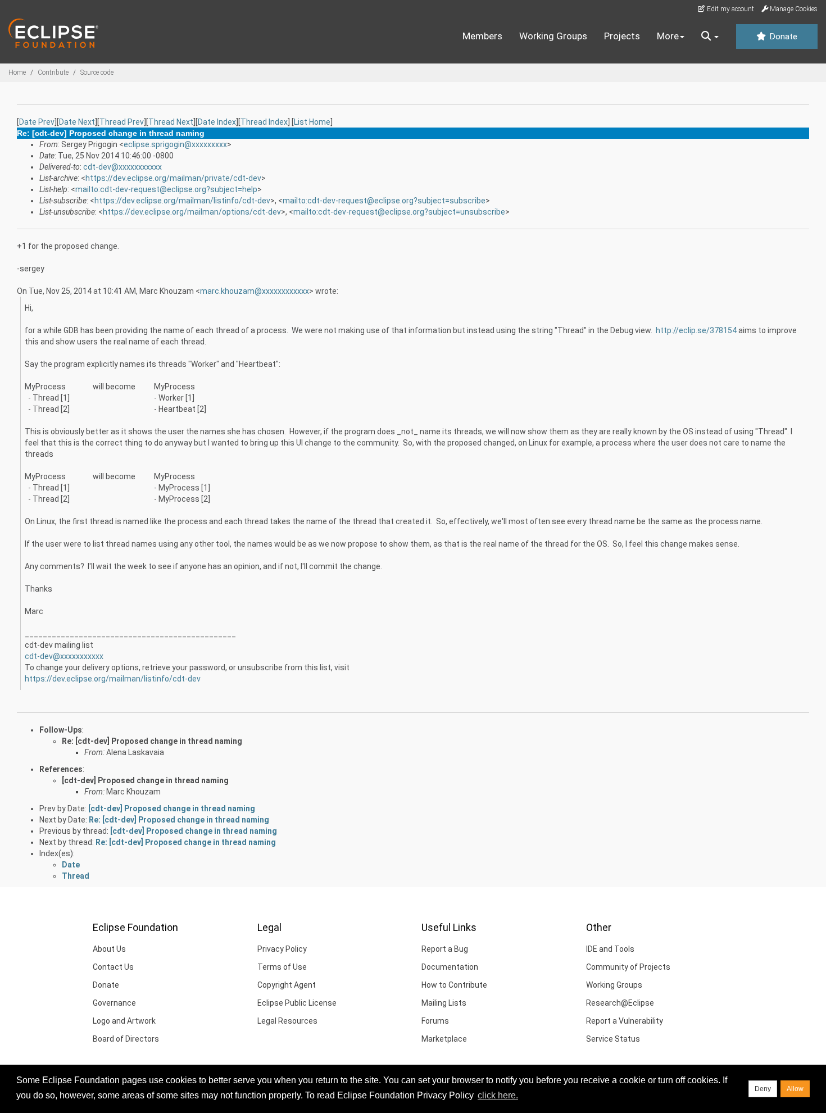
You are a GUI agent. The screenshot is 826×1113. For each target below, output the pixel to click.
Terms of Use (282, 966)
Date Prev (37, 121)
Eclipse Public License (297, 1002)
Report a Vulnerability (624, 1020)
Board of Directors (126, 1038)
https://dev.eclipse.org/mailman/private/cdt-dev (173, 178)
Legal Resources (287, 1020)
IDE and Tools (610, 948)
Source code (97, 72)
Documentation (449, 966)
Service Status (613, 1038)
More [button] (668, 36)
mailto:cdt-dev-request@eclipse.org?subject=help (166, 189)
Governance (114, 1002)
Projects (622, 36)
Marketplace (444, 1038)
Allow (795, 1089)
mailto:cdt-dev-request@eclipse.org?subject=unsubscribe (399, 211)
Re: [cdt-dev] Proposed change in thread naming (152, 741)
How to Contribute (454, 984)
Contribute (53, 72)
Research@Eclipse (620, 1002)
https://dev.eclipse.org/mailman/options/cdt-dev (192, 211)
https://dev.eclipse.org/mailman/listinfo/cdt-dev (182, 200)
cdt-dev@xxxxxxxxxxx (122, 166)
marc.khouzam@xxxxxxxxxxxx (254, 291)
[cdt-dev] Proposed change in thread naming (145, 780)
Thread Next (170, 121)
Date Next (77, 121)
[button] (710, 36)
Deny (763, 1089)
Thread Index (264, 121)
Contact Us (113, 966)
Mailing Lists (443, 1002)
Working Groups (553, 36)
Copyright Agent (286, 984)
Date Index (217, 121)
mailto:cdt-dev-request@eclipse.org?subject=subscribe (384, 200)
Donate (782, 36)
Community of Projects (628, 966)
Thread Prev (121, 121)
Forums (435, 1020)
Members (482, 36)
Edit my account (729, 9)
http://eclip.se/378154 (696, 330)
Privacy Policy (282, 948)
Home (17, 72)
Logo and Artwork (124, 1020)
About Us (109, 948)
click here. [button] (498, 1095)
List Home (312, 121)
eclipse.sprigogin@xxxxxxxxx (175, 144)
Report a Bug (444, 948)
